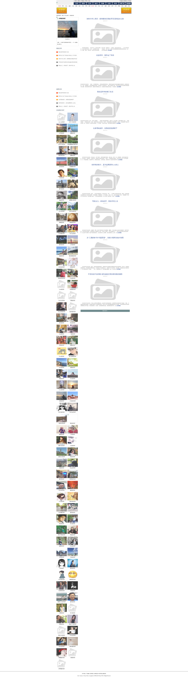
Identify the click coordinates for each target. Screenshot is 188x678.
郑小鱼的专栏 (62, 412)
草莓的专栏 (61, 624)
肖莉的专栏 (72, 267)
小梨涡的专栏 (73, 289)
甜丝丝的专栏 (73, 501)
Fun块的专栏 (72, 278)
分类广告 (122, 3)
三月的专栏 (72, 244)
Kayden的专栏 (73, 389)
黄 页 (115, 3)
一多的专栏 (72, 334)
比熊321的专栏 (61, 456)
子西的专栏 (72, 300)
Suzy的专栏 (61, 334)
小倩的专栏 (72, 657)
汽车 (116, 6)
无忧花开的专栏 (61, 278)
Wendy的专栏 (62, 646)
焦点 (66, 6)
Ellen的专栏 (61, 367)
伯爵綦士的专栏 (72, 200)
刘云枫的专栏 (62, 512)
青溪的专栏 (72, 534)
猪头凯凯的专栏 (72, 255)
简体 (76, 0)
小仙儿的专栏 (73, 635)
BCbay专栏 (66, 15)
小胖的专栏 (61, 613)
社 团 (109, 3)
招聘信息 (96, 673)
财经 (89, 6)
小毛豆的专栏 (73, 401)
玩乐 (96, 6)
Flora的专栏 (61, 356)
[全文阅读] (110, 50)
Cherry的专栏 (62, 211)
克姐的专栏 (61, 255)
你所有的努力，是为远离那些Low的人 (67, 103)
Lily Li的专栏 (62, 122)
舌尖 (99, 6)
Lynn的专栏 (61, 289)
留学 (112, 6)
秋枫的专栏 (72, 133)
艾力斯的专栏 (62, 233)
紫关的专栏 (61, 479)
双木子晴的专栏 (61, 534)
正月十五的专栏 (72, 122)
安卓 (89, 0)
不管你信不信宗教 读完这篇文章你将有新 (68, 62)
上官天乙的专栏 (61, 144)
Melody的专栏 (73, 412)
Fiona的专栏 (61, 501)
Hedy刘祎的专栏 (61, 311)
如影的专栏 (61, 546)
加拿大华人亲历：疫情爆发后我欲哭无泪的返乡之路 (105, 19)
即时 (63, 6)
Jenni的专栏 (72, 378)
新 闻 (83, 3)
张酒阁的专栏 (73, 166)
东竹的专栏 (61, 322)
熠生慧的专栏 (73, 646)
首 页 (77, 3)
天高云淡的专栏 (72, 211)
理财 (119, 6)
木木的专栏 (61, 166)
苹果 (86, 0)
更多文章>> (105, 310)
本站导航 (100, 673)
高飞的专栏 (72, 523)
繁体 (79, 0)
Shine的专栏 (72, 546)
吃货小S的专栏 (61, 635)
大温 (73, 6)
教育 (109, 6)
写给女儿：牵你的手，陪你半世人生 (67, 65)
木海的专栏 (72, 590)
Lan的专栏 (72, 434)
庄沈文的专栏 (62, 267)
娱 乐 (96, 3)
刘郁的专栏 (61, 467)
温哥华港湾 (58, 15)
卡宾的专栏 (61, 177)
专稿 (63, 15)
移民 (106, 6)
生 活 (89, 3)
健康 (126, 6)
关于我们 (129, 0)
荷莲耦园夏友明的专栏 (72, 144)
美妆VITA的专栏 (72, 624)
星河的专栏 (61, 244)
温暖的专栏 (72, 155)
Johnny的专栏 (62, 490)
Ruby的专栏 (72, 322)
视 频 (102, 3)
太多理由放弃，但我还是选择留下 (66, 99)
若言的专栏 (61, 523)
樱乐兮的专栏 (62, 445)
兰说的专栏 (72, 557)
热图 (69, 6)
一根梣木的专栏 (61, 423)
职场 (122, 6)
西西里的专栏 (73, 579)
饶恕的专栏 (72, 189)
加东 (79, 6)
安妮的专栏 (61, 378)
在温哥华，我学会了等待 (105, 55)
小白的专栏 (72, 445)
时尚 (129, 6)
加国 (76, 6)
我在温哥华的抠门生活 (64, 52)
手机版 (82, 0)
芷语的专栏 (61, 345)
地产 (102, 6)
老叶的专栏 (72, 601)
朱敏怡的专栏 (73, 222)
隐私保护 (104, 673)
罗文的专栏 (72, 177)
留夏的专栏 (72, 345)
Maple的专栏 (72, 467)
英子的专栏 (61, 189)
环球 (86, 6)
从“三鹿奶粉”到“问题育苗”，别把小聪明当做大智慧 (105, 238)
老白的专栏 (72, 568)
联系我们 (125, 0)
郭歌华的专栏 (62, 155)
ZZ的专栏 (61, 568)
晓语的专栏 (72, 490)
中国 (83, 6)
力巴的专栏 (61, 557)
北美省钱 (128, 3)
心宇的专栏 (61, 133)
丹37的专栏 (72, 613)
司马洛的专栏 (62, 579)
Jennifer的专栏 (61, 300)
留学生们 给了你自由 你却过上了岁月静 (68, 55)
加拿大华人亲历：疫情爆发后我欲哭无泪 (68, 58)
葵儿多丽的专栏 (72, 356)
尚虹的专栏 (72, 456)
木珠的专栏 (61, 401)
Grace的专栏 (61, 389)
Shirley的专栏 (73, 233)
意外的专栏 (72, 512)
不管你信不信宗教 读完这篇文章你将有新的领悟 (105, 274)
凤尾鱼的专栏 (73, 479)
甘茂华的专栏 (62, 590)
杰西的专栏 (72, 367)
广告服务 (121, 0)
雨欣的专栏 (72, 423)
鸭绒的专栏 (61, 434)
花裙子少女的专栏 (62, 601)
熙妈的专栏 (61, 222)
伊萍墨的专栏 (62, 668)
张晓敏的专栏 (62, 657)
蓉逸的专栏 (61, 200)
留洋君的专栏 (73, 311)
